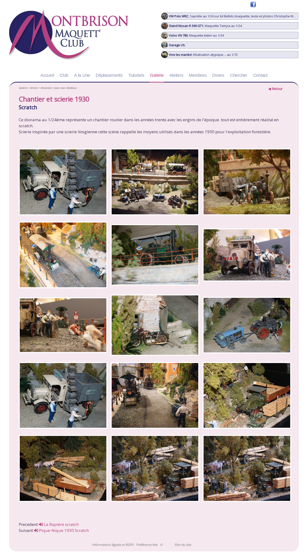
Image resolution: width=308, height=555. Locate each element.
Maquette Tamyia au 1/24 (205, 26)
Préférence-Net (147, 545)
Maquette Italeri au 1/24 (196, 35)
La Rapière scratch (61, 524)
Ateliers (176, 75)
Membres (197, 75)
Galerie (156, 75)
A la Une (82, 75)
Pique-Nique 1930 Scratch (63, 530)
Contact (260, 75)
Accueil (47, 75)
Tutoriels (136, 75)
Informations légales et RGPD (113, 545)
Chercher (238, 75)
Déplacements (109, 75)
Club (64, 75)
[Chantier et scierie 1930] (62, 182)
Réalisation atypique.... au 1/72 (203, 54)
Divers (218, 75)
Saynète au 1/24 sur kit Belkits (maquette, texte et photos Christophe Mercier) (233, 16)
